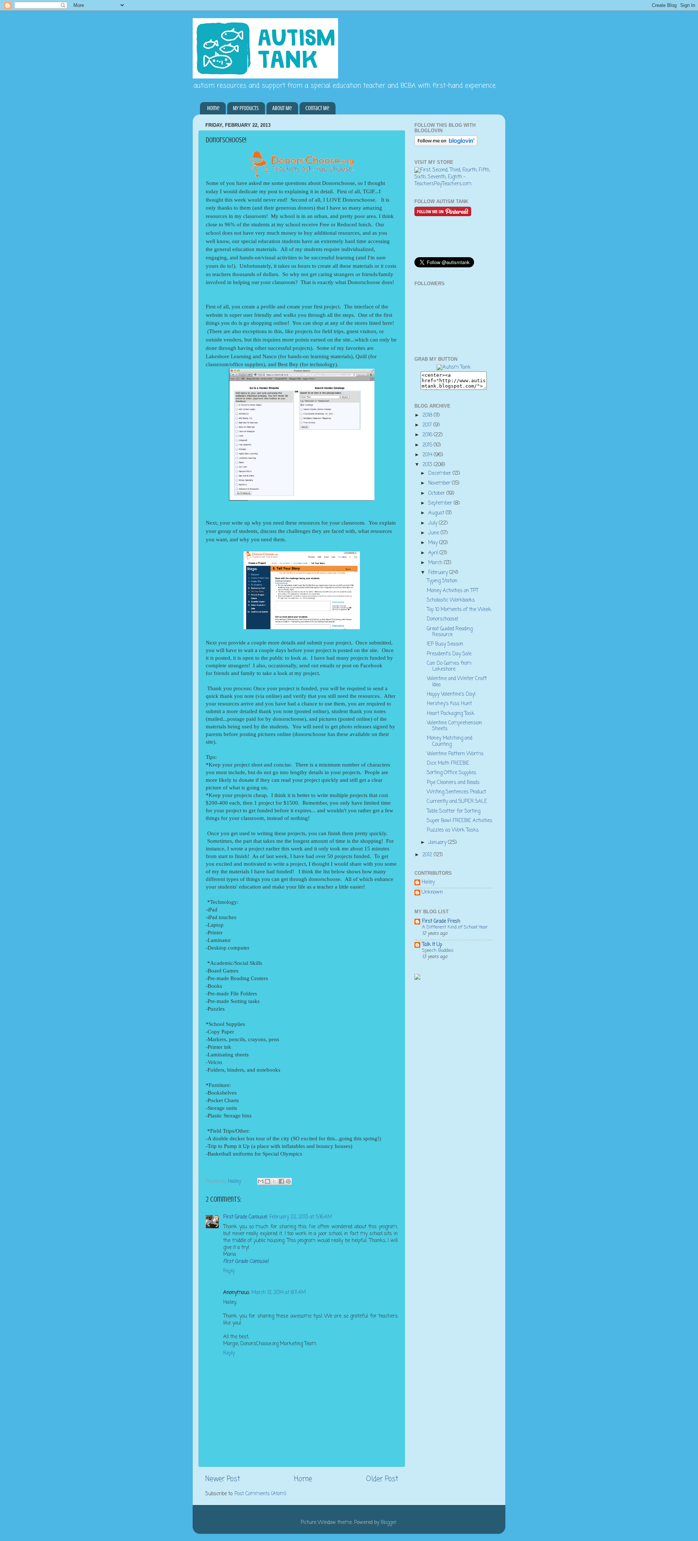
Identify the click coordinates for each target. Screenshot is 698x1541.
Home (213, 108)
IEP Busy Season (445, 644)
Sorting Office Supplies (451, 773)
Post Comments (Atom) (260, 1494)
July (433, 523)
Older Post (382, 1479)
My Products (246, 108)
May (433, 543)
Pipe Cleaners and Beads (453, 782)
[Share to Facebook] (281, 1181)
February (438, 573)
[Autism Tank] (454, 367)
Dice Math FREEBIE (448, 763)
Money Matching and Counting (449, 741)
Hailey (428, 882)
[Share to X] (274, 1181)
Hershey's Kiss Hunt (449, 704)
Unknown (432, 893)
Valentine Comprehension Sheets (454, 726)
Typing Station (442, 581)
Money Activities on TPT (452, 591)
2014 (428, 455)
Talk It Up (432, 945)
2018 (428, 415)
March (436, 563)
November (440, 483)
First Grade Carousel (245, 1217)
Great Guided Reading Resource (450, 632)
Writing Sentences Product (456, 792)
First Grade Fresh (441, 921)
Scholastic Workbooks (451, 600)
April (434, 553)
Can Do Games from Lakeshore (449, 666)
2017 (427, 425)
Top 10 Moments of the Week (459, 610)
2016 (428, 435)
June (434, 533)
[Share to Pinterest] (288, 1181)
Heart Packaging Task (450, 713)
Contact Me (317, 108)
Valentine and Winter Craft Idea (457, 681)
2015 (428, 445)
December (440, 473)
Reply (229, 1271)
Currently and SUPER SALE (457, 801)
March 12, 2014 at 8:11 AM (279, 1293)
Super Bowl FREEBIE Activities (459, 821)
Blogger (389, 1522)
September (441, 503)
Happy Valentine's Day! (451, 694)
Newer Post (222, 1479)
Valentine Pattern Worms (455, 754)
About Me (282, 108)
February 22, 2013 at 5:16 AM (300, 1217)
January (438, 842)
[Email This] (260, 1181)
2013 (428, 465)
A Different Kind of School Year (455, 927)
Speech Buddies (438, 950)
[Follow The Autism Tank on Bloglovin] (445, 145)
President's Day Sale (449, 654)
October (437, 493)
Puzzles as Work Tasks (453, 830)
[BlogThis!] (267, 1181)
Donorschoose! (442, 619)
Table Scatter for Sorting (453, 811)
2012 (428, 855)
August (437, 513)
